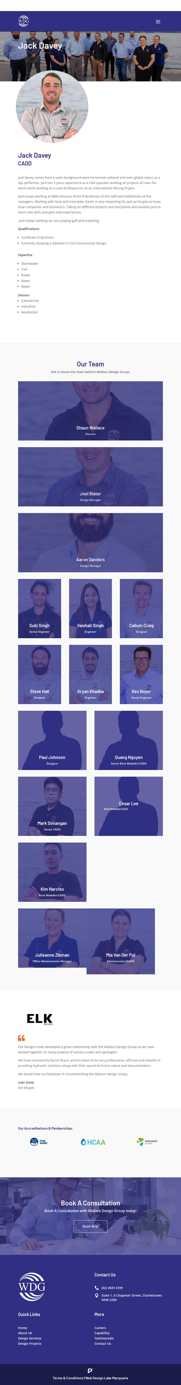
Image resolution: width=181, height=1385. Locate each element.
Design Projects (29, 1343)
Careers (100, 1328)
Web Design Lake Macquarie (106, 1378)
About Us (25, 1333)
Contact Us (102, 1343)
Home (22, 1328)
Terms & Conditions (68, 1378)
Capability (102, 1333)
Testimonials (104, 1338)
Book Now (90, 1226)
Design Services (29, 1338)
